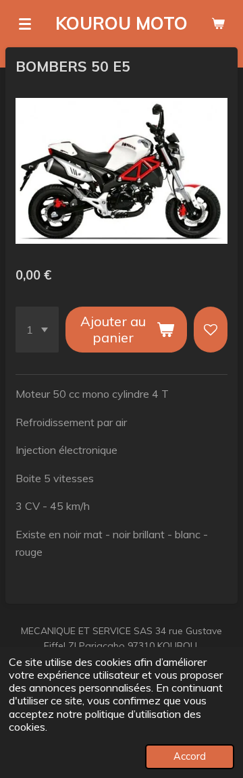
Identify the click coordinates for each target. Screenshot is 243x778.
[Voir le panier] (218, 23)
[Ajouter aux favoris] (210, 330)
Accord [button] (189, 756)
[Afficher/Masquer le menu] (25, 23)
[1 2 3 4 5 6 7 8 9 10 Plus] (37, 330)
